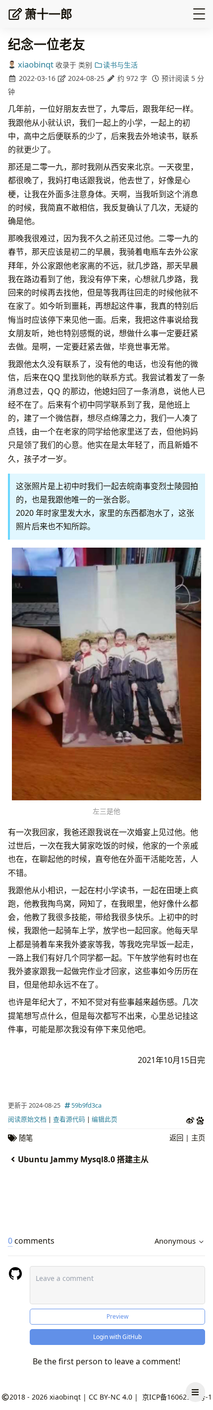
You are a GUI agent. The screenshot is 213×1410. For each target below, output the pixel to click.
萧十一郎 (48, 13)
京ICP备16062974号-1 (177, 1397)
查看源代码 (69, 1119)
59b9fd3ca (86, 1105)
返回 (176, 1137)
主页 (198, 1137)
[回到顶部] (195, 1368)
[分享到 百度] (200, 1119)
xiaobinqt (35, 64)
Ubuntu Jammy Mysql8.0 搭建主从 (83, 1159)
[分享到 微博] (190, 1119)
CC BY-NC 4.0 (110, 1397)
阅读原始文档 (27, 1119)
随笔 (26, 1137)
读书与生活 (120, 65)
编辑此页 (104, 1119)
